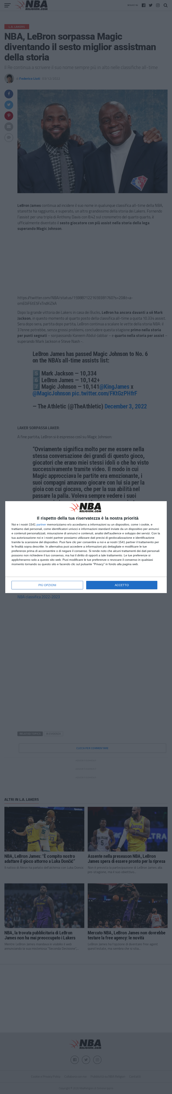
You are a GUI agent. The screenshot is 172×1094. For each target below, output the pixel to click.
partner (41, 524)
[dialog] (86, 547)
